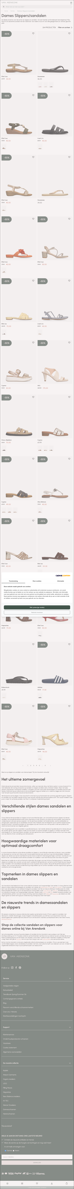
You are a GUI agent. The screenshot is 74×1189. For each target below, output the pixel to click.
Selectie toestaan (37, 612)
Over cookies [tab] (37, 581)
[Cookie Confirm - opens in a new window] (63, 576)
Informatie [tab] (60, 581)
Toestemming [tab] (13, 581)
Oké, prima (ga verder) (37, 607)
